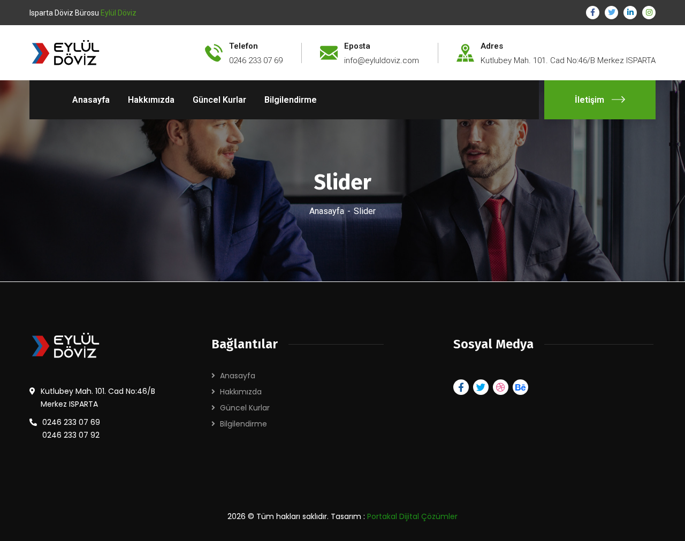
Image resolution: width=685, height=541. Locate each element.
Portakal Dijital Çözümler (412, 516)
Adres (492, 46)
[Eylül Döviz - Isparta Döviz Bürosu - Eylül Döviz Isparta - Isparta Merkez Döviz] (73, 52)
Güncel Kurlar (245, 407)
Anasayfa (326, 211)
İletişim (589, 100)
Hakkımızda (241, 391)
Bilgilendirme (243, 423)
